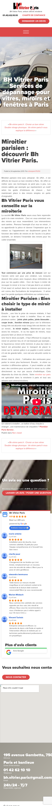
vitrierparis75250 (34, 171)
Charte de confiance (33, 15)
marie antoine (15, 534)
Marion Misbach (16, 594)
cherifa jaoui (14, 554)
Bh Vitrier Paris (17, 512)
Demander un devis (34, 21)
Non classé (17, 433)
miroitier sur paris (42, 374)
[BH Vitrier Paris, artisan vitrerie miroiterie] (26, 6)
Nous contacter (16, 677)
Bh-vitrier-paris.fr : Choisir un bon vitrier (26, 124)
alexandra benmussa (18, 574)
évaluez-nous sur (18, 527)
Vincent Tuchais (16, 617)
